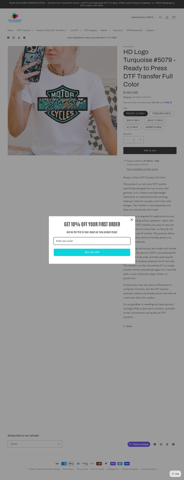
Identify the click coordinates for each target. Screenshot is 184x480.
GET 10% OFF (92, 252)
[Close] (131, 219)
